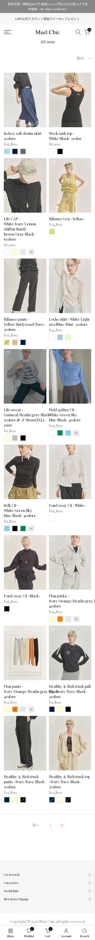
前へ (36, 824)
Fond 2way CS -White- (67, 505)
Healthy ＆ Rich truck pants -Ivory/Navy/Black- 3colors (25, 781)
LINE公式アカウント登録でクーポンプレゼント (47, 19)
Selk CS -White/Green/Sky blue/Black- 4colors (19, 510)
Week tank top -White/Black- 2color (65, 136)
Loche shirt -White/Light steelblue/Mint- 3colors (69, 322)
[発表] (47, 6)
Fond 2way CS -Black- (22, 596)
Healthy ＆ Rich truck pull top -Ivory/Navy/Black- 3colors (70, 691)
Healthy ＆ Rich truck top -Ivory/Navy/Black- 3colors (69, 781)
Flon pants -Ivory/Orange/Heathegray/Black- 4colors (32, 691)
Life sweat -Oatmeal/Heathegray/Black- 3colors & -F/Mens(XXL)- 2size (27, 417)
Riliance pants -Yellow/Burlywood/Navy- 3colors (25, 324)
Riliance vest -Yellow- (67, 218)
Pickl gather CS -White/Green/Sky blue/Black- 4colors (65, 414)
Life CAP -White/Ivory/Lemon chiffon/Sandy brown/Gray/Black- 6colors (20, 229)
